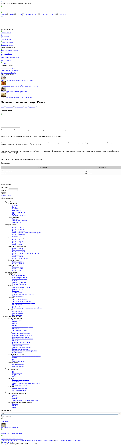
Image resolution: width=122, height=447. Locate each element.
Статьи (20, 14)
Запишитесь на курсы (8, 68)
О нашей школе (6, 33)
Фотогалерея (5, 36)
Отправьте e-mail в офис (8, 73)
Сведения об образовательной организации (21, 440)
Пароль (3, 190)
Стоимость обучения (7, 42)
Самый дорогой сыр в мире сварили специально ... (17, 97)
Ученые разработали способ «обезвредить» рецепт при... (19, 86)
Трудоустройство (6, 54)
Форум (44, 14)
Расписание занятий (7, 45)
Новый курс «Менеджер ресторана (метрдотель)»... (17, 80)
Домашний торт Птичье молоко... (11, 427)
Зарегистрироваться (7, 197)
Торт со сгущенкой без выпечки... (12, 439)
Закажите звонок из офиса (9, 70)
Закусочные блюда (19, 107)
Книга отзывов (6, 60)
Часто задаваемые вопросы (9, 50)
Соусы (26, 107)
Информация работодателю (10, 57)
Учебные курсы (6, 39)
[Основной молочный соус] (10, 127)
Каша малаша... (6, 421)
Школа (12, 14)
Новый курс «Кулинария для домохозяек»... (15, 91)
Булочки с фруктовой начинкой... (11, 433)
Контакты (63, 14)
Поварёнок (4, 187)
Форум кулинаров (61, 440)
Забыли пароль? (6, 195)
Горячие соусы (32, 107)
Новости (53, 14)
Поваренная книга (32, 14)
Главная (3, 14)
